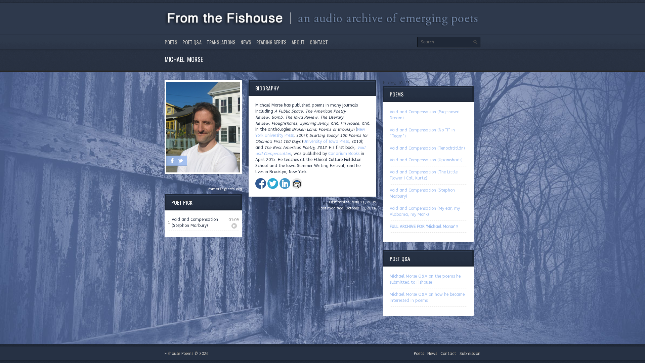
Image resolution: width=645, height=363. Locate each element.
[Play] (234, 226)
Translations (221, 42)
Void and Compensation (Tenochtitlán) (427, 148)
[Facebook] (172, 160)
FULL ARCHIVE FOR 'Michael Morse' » (424, 226)
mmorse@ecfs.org (225, 189)
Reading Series (271, 42)
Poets (171, 42)
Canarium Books (343, 153)
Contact (319, 42)
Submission (470, 353)
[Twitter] (180, 160)
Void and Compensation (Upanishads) (426, 160)
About (298, 42)
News (246, 42)
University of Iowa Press (326, 141)
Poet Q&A (192, 42)
